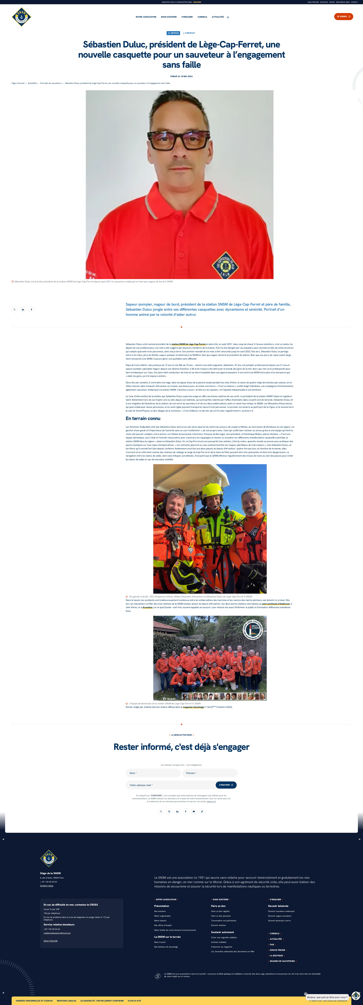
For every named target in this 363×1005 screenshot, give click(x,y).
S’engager (187, 17)
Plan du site (134, 1001)
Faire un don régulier (220, 911)
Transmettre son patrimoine (223, 920)
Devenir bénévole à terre (279, 920)
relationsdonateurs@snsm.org (57, 933)
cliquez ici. (211, 801)
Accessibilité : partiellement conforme (102, 1001)
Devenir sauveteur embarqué (281, 911)
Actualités (218, 17)
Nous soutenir (169, 17)
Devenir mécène (218, 925)
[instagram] (169, 811)
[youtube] (194, 811)
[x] (14, 309)
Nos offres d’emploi (163, 925)
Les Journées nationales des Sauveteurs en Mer (233, 951)
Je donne (342, 17)
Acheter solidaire (218, 942)
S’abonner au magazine (221, 947)
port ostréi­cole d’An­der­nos (276, 603)
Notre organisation (162, 916)
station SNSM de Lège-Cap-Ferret (189, 344)
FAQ (272, 945)
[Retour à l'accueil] (21, 17)
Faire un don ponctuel (221, 916)
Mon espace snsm (343, 2)
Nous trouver (313, 2)
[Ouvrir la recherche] (228, 17)
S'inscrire (197, 2)
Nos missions (160, 911)
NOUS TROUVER (51, 941)
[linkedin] (23, 309)
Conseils (202, 17)
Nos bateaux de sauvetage (166, 947)
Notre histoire (160, 920)
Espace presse (277, 950)
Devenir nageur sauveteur (280, 916)
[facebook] (31, 309)
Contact (354, 2)
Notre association (146, 17)
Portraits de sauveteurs (50, 83)
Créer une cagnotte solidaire (224, 937)
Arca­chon (147, 607)
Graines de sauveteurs (282, 961)
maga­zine (193, 707)
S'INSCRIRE (224, 785)
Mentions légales (66, 1001)
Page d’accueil (18, 83)
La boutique (276, 956)
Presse (331, 2)
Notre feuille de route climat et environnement (175, 930)
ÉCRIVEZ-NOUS (46, 886)
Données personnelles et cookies (34, 1001)
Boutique (324, 2)
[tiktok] (202, 811)
